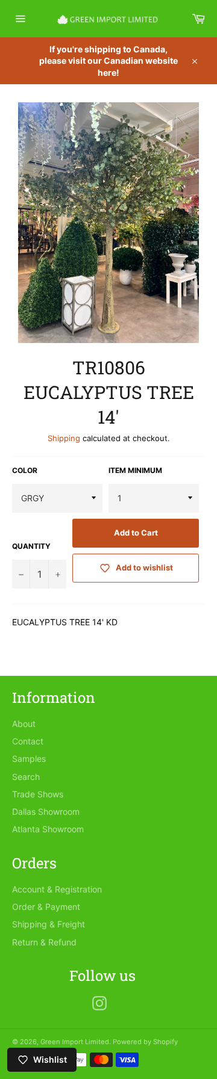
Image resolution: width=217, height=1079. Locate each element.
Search (26, 776)
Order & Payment (46, 906)
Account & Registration (57, 889)
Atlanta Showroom (48, 829)
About (24, 724)
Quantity (31, 546)
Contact (27, 741)
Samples (29, 758)
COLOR (24, 470)
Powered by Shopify (145, 1041)
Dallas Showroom (46, 811)
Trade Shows (37, 794)
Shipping (64, 438)
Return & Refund (44, 942)
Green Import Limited (74, 1041)
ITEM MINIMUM (135, 470)
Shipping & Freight (48, 924)
